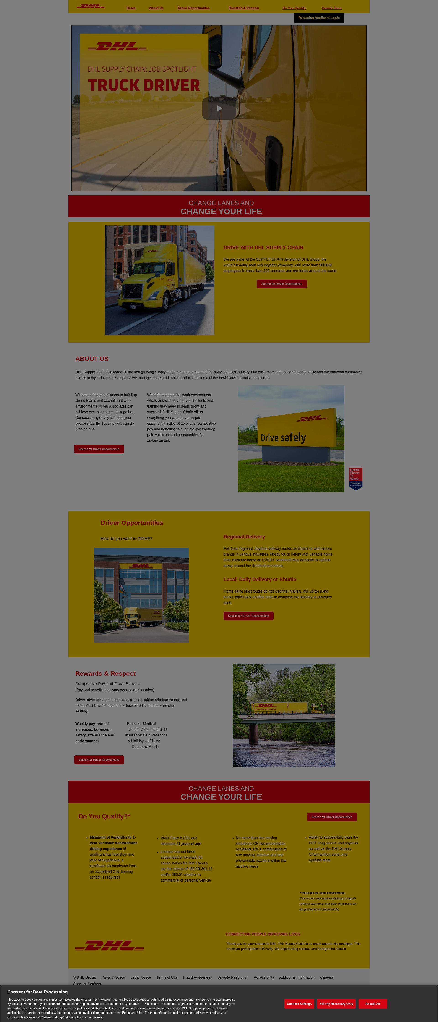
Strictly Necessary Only (336, 1003)
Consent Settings (299, 1003)
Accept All (372, 1003)
